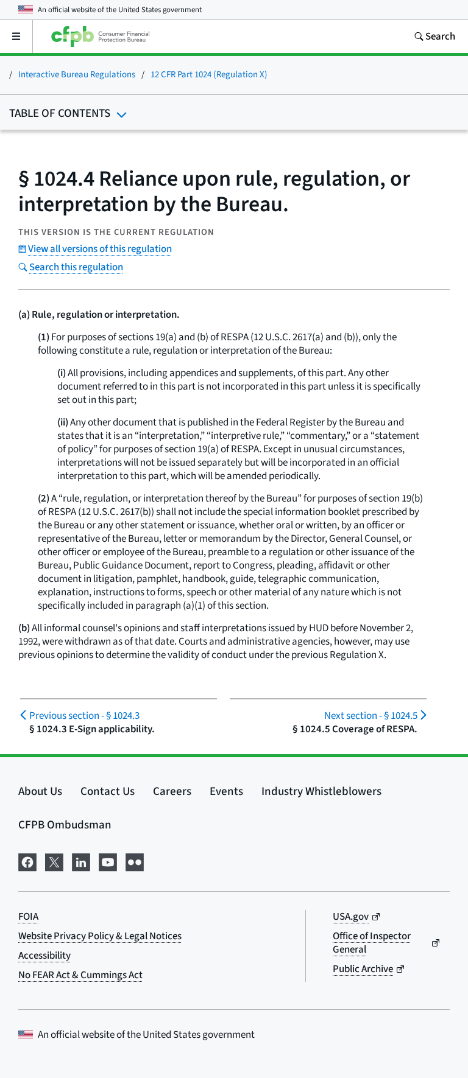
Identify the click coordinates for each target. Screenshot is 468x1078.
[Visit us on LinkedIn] (81, 861)
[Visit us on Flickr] (135, 861)
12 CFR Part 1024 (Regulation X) (209, 74)
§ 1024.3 (84, 716)
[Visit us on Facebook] (27, 861)
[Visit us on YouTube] (108, 861)
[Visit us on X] (54, 861)
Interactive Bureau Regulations (76, 74)
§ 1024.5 (370, 716)
